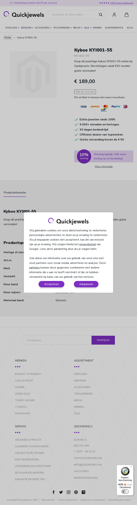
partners (34, 268)
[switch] (125, 491)
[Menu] (131, 467)
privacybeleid (87, 244)
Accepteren (51, 284)
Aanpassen (86, 284)
